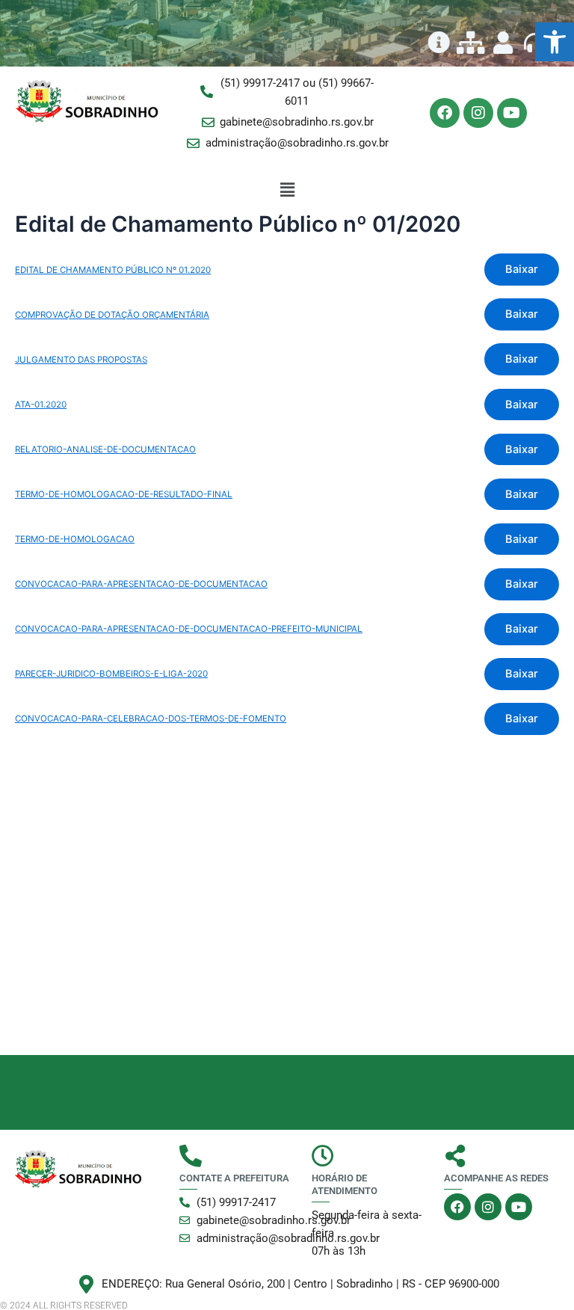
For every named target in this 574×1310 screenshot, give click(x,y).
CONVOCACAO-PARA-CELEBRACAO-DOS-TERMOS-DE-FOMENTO (150, 718)
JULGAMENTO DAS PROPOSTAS (81, 359)
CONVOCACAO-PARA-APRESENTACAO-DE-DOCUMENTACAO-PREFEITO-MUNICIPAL (188, 629)
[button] (554, 41)
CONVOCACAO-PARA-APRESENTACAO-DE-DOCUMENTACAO (141, 584)
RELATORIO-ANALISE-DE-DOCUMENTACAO (105, 449)
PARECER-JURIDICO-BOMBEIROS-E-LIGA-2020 (111, 673)
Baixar (521, 269)
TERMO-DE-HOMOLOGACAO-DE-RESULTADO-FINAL (123, 494)
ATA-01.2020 (41, 404)
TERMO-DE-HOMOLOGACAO (75, 539)
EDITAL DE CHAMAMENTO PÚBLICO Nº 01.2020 (113, 270)
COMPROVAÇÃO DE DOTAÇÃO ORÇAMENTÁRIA (112, 315)
